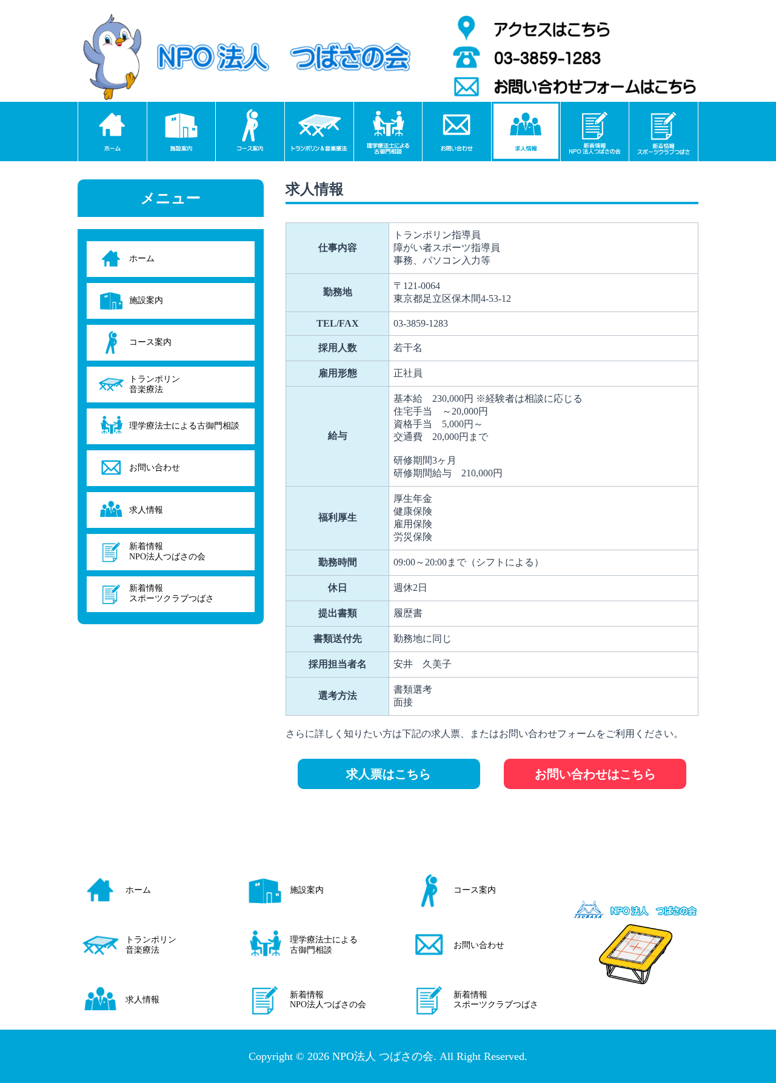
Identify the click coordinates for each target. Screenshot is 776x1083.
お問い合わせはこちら (595, 774)
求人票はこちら (388, 774)
